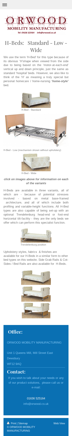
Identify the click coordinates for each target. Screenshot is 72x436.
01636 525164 (36, 398)
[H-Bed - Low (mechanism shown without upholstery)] (36, 130)
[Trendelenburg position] (36, 235)
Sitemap (23, 423)
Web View (59, 423)
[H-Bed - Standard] (36, 99)
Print (13, 423)
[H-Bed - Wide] (36, 161)
